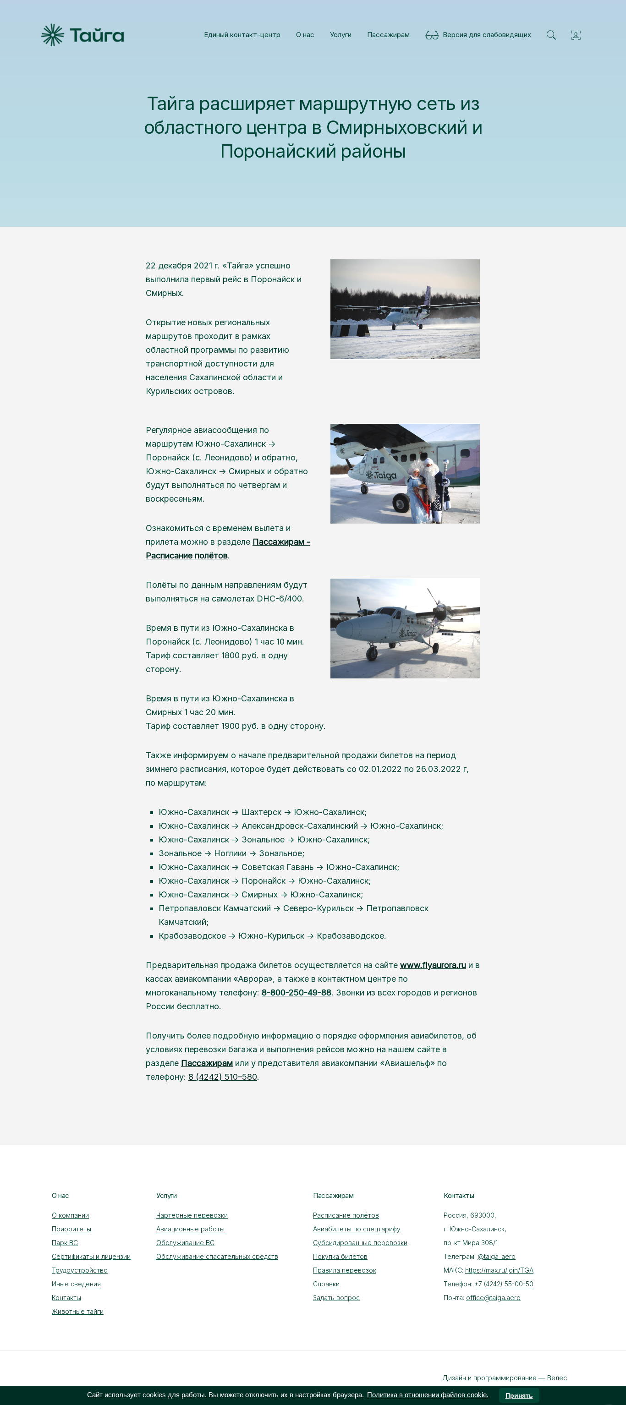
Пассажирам (388, 34)
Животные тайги (78, 1311)
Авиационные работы (190, 1229)
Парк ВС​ (65, 1242)
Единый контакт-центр (242, 34)
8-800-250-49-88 (296, 992)
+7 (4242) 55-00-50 (503, 1284)
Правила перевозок (344, 1270)
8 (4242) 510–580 (222, 1077)
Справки (326, 1284)
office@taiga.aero (493, 1297)
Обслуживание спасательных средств (217, 1256)
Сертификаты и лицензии (91, 1256)
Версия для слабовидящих (485, 34)
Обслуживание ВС (185, 1242)
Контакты (66, 1297)
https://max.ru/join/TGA (499, 1270)
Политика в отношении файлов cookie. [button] (428, 1395)
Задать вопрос (336, 1297)
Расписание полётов (346, 1215)
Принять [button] (519, 1395)
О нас (305, 34)
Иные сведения (76, 1284)
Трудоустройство (80, 1270)
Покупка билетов (340, 1256)
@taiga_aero (497, 1256)
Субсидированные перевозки (360, 1242)
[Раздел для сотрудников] (576, 34)
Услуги (340, 34)
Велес (557, 1377)
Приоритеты (71, 1229)
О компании (70, 1215)
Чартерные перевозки (192, 1215)
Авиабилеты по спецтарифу (357, 1229)
